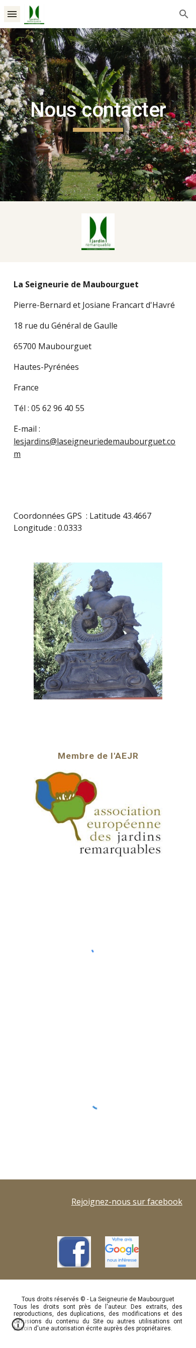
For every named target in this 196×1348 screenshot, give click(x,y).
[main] (98, 115)
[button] (12, 14)
